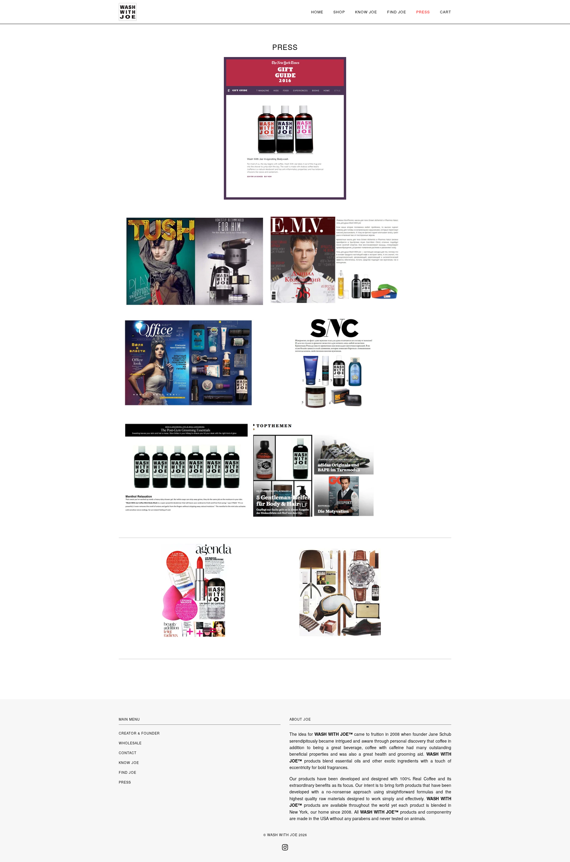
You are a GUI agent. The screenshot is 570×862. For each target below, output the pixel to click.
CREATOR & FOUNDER (139, 733)
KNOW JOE (129, 762)
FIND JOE (127, 772)
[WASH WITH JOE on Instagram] (285, 849)
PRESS (125, 782)
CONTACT (128, 752)
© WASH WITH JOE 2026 (285, 834)
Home (317, 11)
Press (423, 11)
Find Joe (396, 11)
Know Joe (366, 11)
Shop (339, 11)
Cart (445, 11)
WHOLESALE (130, 743)
